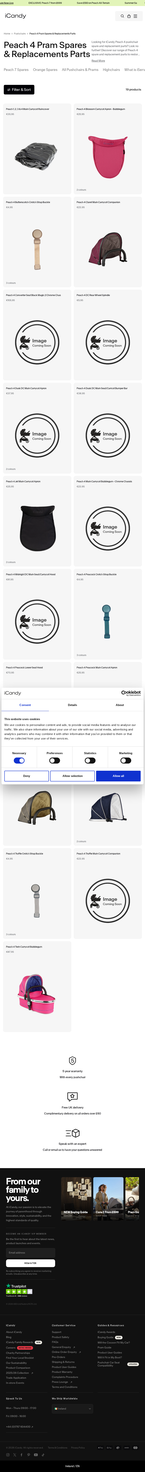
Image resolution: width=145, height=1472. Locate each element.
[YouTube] (36, 1455)
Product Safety (60, 1337)
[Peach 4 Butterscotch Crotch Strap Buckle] (37, 242)
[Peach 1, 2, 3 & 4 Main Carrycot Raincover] (37, 148)
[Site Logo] (15, 16)
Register (31, 1263)
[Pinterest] (29, 1455)
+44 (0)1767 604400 (18, 1426)
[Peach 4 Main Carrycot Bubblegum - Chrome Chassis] (108, 521)
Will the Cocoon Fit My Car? (114, 1342)
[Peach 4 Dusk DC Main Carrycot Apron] (37, 428)
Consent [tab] (25, 704)
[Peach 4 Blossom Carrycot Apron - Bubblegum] (108, 148)
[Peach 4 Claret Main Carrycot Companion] (108, 242)
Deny (26, 775)
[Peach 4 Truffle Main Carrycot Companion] (108, 893)
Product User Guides (64, 1367)
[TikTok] (43, 1455)
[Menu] (135, 16)
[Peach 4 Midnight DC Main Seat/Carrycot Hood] (37, 614)
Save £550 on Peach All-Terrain (79, 3)
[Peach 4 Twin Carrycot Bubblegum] (37, 986)
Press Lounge (60, 1382)
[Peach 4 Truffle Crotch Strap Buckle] (37, 893)
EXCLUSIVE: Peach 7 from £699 (31, 3)
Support (56, 1332)
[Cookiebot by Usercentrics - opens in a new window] (124, 693)
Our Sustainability (16, 1363)
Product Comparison (18, 1367)
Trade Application (16, 1377)
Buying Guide (109, 1337)
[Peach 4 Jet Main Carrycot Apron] (37, 521)
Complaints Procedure (65, 1377)
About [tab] (120, 704)
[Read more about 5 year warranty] (72, 1068)
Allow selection (72, 775)
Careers (18, 1347)
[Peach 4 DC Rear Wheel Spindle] (108, 335)
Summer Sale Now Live (123, 3)
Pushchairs (20, 33)
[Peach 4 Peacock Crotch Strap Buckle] (108, 614)
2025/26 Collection (17, 1373)
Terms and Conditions (64, 1387)
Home (7, 33)
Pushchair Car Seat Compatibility (117, 1364)
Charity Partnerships (18, 1353)
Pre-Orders (58, 1357)
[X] (14, 1454)
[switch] (54, 761)
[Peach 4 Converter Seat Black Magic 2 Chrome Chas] (37, 335)
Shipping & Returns (63, 1362)
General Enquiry (61, 1347)
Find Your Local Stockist (20, 1357)
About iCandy (14, 1332)
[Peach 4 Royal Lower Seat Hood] (108, 800)
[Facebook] (21, 1455)
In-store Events (15, 1383)
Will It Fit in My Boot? (110, 1357)
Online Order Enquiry (64, 1352)
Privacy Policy (78, 1447)
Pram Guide (104, 1347)
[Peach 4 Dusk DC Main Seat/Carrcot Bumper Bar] (108, 428)
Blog (8, 1337)
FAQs (55, 1342)
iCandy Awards (106, 1332)
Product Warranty (62, 1372)
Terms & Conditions (57, 1447)
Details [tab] (72, 704)
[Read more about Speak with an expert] (72, 1141)
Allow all (118, 775)
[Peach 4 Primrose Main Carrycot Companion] (37, 800)
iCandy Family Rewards (23, 1342)
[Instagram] (8, 1455)
